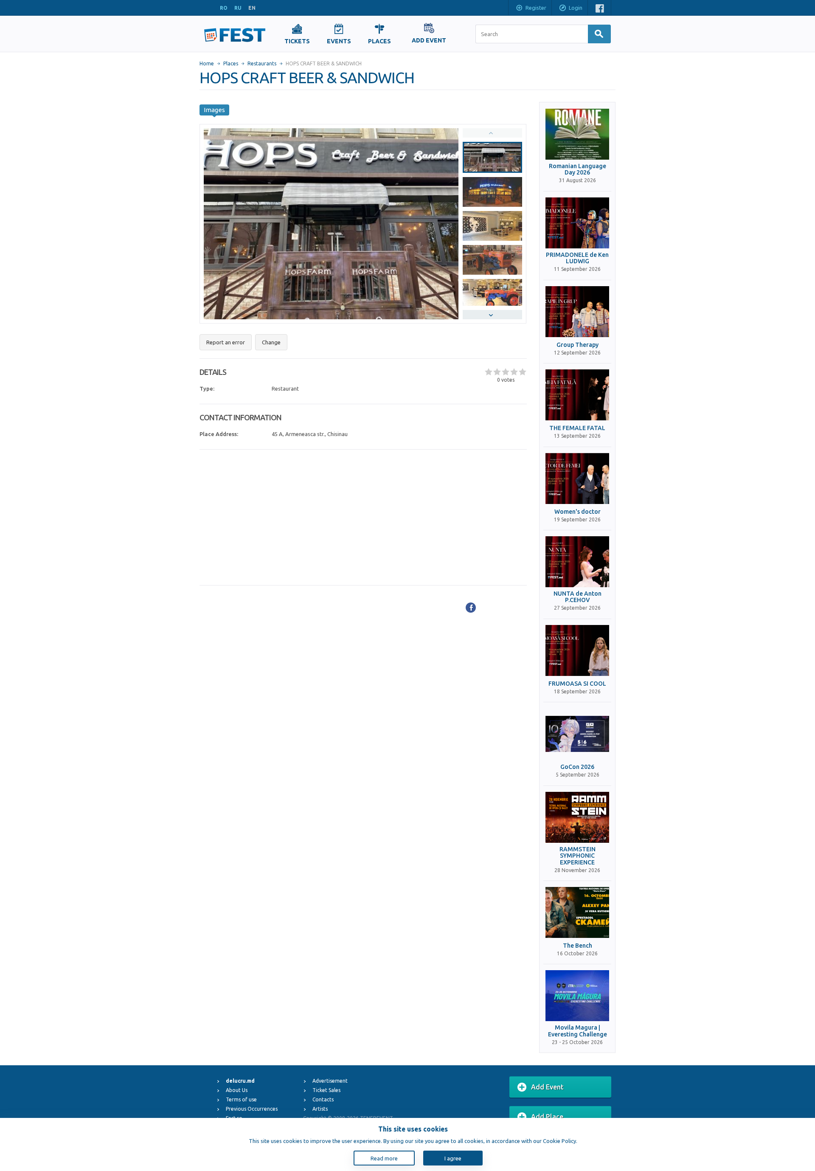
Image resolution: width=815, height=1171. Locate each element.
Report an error (225, 342)
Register (536, 8)
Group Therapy (577, 345)
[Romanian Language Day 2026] (577, 134)
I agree (452, 1158)
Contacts (323, 1099)
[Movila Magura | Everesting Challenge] (577, 995)
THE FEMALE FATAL (577, 428)
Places (230, 63)
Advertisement (330, 1081)
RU (238, 8)
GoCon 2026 (577, 767)
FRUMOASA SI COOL (577, 684)
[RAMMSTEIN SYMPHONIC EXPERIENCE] (577, 817)
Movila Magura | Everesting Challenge (577, 1031)
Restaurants (261, 63)
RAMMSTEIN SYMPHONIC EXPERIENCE (577, 856)
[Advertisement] (363, 517)
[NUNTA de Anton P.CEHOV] (577, 561)
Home (207, 63)
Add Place (547, 1116)
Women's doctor (577, 512)
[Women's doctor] (577, 478)
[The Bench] (577, 912)
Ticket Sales (326, 1090)
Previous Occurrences (252, 1109)
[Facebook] (471, 607)
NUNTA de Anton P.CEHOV (577, 597)
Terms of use (241, 1099)
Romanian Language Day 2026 (577, 169)
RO (224, 8)
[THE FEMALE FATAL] (577, 394)
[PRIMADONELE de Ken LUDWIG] (577, 222)
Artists (320, 1109)
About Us (236, 1090)
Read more (384, 1158)
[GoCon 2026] (577, 733)
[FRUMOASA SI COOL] (577, 650)
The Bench (577, 946)
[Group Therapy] (577, 311)
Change (271, 342)
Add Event (547, 1087)
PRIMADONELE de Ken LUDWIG (577, 258)
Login (575, 8)
